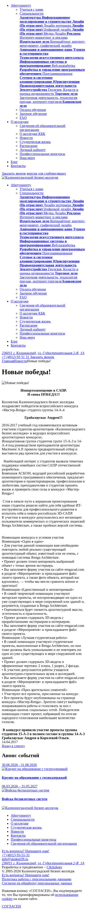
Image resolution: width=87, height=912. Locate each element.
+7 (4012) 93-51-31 (16, 855)
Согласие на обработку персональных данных (37, 883)
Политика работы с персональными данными (36, 879)
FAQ (23, 118)
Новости (26, 138)
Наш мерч (27, 158)
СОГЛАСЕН (11, 906)
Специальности (32, 13)
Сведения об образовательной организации (44, 843)
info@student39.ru (15, 859)
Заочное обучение (33, 114)
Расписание (28, 146)
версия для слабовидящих (46, 173)
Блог (14, 162)
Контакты (18, 166)
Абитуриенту (21, 5)
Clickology (54, 867)
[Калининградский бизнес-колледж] (30, 808)
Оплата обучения (33, 110)
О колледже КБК (32, 134)
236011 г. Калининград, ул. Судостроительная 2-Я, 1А (43, 353)
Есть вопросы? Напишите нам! (25, 851)
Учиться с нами (31, 9)
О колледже (20, 122)
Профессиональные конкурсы (42, 154)
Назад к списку (13, 746)
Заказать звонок (14, 173)
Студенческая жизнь (35, 142)
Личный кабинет (33, 150)
